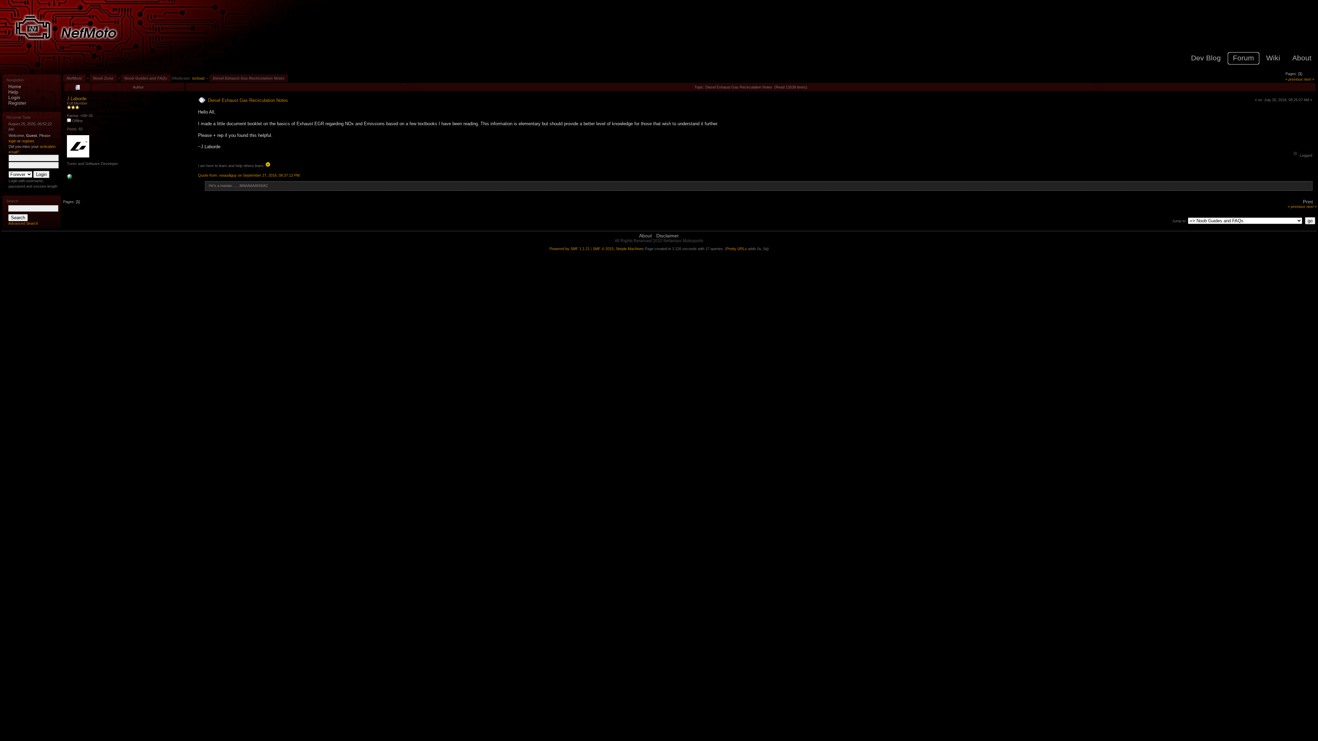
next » (1309, 79)
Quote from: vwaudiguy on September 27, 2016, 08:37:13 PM (249, 175)
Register (17, 103)
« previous (1294, 79)
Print (1308, 201)
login (12, 141)
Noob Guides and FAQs (145, 78)
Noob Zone (103, 78)
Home (14, 86)
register (28, 141)
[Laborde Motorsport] (69, 178)
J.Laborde (76, 98)
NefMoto (74, 78)
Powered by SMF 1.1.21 (570, 249)
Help (13, 92)
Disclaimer (667, 235)
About (645, 235)
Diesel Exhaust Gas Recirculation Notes (249, 78)
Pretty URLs (736, 249)
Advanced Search (23, 223)
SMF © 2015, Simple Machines (618, 249)
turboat (198, 78)
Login (14, 97)
